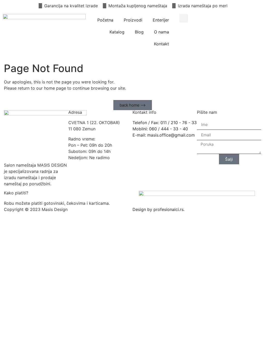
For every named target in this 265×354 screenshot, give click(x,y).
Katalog (116, 31)
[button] (183, 18)
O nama (161, 31)
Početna (105, 20)
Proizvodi (133, 20)
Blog (139, 31)
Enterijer (161, 20)
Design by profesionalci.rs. (158, 209)
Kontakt (161, 43)
